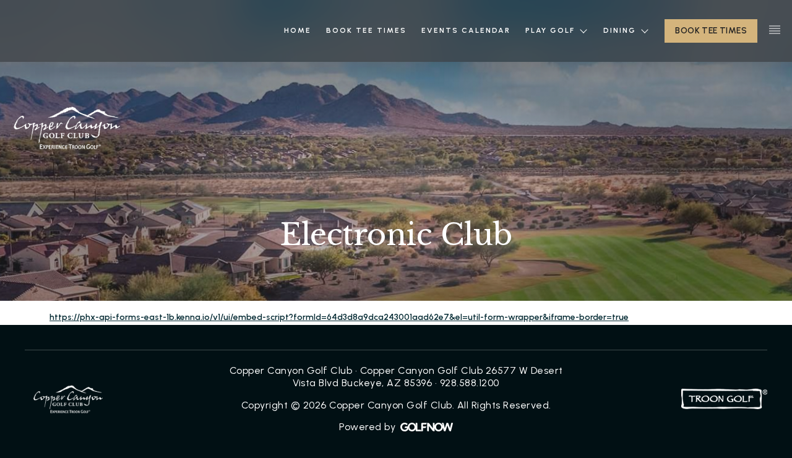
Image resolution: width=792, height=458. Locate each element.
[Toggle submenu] (583, 30)
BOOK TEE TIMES (711, 30)
